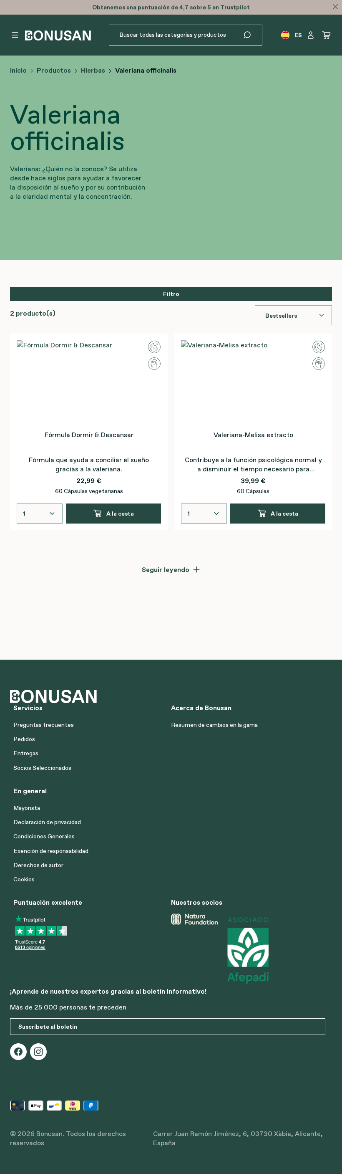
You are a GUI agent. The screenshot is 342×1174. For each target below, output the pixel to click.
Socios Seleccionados (42, 768)
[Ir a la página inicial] (58, 35)
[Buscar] (252, 35)
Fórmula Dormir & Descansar (89, 434)
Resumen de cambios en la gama (214, 725)
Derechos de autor (38, 865)
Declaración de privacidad (47, 822)
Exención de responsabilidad (50, 851)
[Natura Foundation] (194, 950)
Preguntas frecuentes (43, 725)
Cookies (24, 879)
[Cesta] (326, 35)
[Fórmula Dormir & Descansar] (89, 382)
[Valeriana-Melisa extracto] (253, 382)
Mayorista (26, 808)
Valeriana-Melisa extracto (253, 434)
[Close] (335, 6)
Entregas (25, 753)
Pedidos (24, 739)
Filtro (171, 294)
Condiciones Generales (44, 836)
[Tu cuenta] (310, 35)
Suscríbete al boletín (47, 1026)
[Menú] (15, 35)
